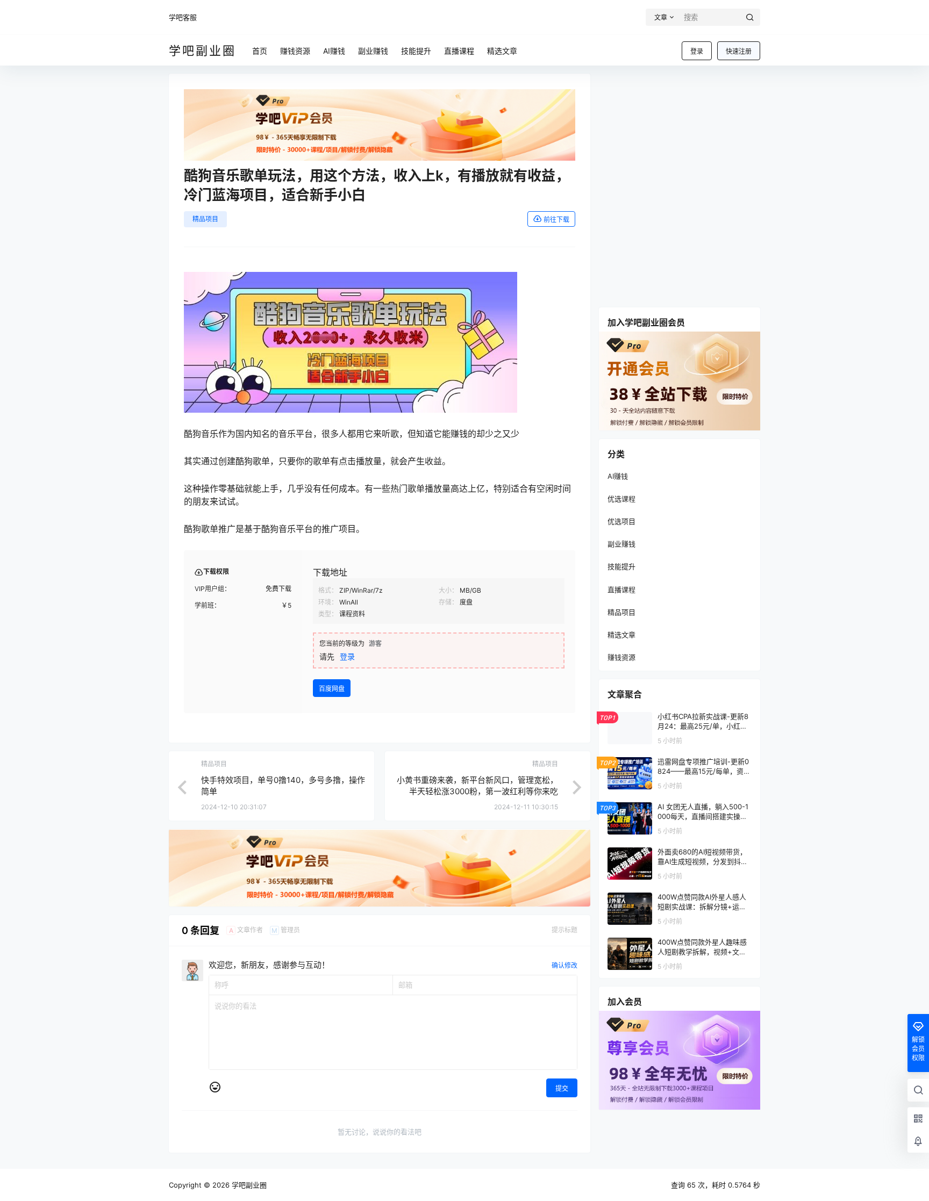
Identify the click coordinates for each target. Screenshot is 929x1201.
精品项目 (205, 219)
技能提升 (621, 566)
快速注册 (739, 51)
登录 (696, 51)
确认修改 (564, 965)
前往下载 (556, 219)
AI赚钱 (618, 476)
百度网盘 (332, 689)
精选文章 (621, 634)
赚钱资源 (621, 657)
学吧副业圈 (248, 1185)
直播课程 (621, 589)
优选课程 (621, 498)
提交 (561, 1088)
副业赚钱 (621, 544)
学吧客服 (183, 17)
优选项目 (621, 521)
